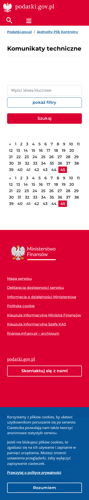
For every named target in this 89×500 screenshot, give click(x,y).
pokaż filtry (44, 102)
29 (76, 157)
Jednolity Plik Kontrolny (57, 32)
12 (11, 150)
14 (26, 150)
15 (33, 150)
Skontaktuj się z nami (44, 370)
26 (51, 157)
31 (19, 163)
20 (71, 150)
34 (43, 163)
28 (68, 157)
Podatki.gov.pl (19, 32)
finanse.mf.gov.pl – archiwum (33, 333)
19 (64, 150)
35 (52, 163)
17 (48, 150)
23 (26, 157)
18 (56, 150)
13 (18, 150)
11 (78, 144)
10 (71, 144)
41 (28, 169)
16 (41, 150)
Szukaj (44, 118)
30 (11, 163)
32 (27, 163)
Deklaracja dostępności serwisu (35, 287)
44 (53, 169)
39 (11, 169)
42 (36, 169)
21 (11, 157)
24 (35, 157)
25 (43, 157)
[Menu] (29, 21)
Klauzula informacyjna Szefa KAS (36, 324)
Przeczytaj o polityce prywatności (34, 472)
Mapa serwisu (19, 278)
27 (59, 157)
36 (60, 163)
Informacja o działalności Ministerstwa (41, 297)
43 (45, 169)
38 (76, 163)
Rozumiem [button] (44, 487)
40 (20, 169)
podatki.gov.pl (21, 359)
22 (18, 157)
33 (35, 163)
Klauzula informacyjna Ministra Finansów (44, 315)
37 (68, 163)
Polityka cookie (21, 306)
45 (62, 169)
